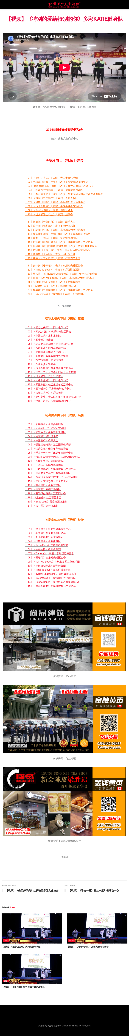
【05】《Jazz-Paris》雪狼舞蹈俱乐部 (46, 545)
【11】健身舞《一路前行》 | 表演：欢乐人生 (50, 221)
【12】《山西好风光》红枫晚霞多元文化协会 (50, 469)
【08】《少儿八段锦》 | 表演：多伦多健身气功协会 (54, 206)
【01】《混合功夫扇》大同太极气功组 (46, 327)
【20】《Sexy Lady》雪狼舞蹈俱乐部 (46, 501)
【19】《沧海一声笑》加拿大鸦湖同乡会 (48, 400)
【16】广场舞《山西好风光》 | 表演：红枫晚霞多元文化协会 (59, 242)
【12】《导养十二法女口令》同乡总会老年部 (50, 372)
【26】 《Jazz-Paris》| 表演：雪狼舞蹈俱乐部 (51, 285)
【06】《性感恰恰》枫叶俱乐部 (43, 549)
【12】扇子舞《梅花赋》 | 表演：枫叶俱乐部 (50, 225)
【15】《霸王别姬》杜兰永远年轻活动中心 (49, 384)
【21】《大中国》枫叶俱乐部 (41, 505)
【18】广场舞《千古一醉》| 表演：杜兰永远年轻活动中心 (57, 250)
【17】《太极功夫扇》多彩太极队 (44, 392)
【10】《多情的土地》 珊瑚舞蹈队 (44, 460)
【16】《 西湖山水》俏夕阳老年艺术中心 (48, 388)
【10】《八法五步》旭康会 (40, 364)
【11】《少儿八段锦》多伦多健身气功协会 (49, 368)
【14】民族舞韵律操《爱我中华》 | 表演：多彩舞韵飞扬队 (57, 233)
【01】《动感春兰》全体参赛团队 (44, 424)
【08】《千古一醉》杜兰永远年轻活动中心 (49, 452)
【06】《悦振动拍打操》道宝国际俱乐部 (48, 444)
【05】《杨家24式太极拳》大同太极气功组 (49, 343)
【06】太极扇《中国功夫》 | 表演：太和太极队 (51, 198)
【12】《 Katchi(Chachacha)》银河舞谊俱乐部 (50, 573)
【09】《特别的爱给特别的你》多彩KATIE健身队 (52, 456)
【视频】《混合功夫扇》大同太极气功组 (21, 946)
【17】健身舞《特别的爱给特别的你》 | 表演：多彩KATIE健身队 (61, 246)
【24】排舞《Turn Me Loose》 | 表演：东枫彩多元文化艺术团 (59, 277)
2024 (6, 940)
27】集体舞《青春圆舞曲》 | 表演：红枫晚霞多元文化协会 (60, 290)
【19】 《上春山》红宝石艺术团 (43, 497)
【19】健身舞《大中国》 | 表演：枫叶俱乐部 (50, 254)
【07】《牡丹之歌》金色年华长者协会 (46, 448)
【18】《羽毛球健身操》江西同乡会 (45, 493)
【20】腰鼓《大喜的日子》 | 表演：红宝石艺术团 (52, 258)
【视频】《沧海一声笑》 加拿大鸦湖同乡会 (87, 946)
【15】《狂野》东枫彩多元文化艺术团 (46, 481)
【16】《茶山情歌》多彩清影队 (43, 485)
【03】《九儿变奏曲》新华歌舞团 (44, 537)
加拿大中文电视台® (50, 1025)
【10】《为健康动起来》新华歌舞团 (45, 565)
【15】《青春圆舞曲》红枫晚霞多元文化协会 (50, 586)
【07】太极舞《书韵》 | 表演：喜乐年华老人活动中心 (55, 202)
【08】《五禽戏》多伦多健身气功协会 (46, 356)
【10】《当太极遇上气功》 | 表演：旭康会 (49, 214)
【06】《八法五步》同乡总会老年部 (45, 347)
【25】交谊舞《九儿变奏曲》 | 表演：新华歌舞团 (52, 281)
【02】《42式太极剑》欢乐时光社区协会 (48, 331)
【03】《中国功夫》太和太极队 (43, 335)
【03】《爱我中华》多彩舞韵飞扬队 (45, 432)
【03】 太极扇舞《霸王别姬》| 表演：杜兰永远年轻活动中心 (59, 185)
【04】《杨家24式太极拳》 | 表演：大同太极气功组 (54, 190)
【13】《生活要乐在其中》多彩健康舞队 (48, 473)
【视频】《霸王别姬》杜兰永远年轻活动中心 (23, 986)
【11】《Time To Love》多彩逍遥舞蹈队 (48, 569)
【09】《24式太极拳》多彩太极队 (44, 360)
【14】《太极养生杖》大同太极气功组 (46, 380)
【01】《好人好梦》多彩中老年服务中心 (48, 529)
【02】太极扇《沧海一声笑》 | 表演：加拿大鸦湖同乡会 (56, 181)
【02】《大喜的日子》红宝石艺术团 (45, 428)
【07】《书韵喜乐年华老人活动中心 (45, 351)
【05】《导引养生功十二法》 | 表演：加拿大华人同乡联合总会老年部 (64, 194)
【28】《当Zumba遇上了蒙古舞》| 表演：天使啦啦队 (55, 294)
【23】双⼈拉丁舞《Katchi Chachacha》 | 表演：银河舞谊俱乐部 (61, 273)
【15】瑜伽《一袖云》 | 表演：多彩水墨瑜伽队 (51, 238)
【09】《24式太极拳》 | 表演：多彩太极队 (49, 210)
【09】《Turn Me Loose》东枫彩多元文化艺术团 (52, 561)
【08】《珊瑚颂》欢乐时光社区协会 (45, 557)
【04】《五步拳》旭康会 (39, 339)
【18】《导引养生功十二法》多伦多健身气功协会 (53, 396)
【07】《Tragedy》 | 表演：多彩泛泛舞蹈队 (49, 553)
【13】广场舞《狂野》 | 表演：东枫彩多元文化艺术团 (55, 229)
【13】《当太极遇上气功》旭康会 (44, 376)
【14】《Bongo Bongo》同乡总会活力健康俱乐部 (53, 582)
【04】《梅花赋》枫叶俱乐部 (41, 436)
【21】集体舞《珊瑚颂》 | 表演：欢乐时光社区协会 (54, 265)
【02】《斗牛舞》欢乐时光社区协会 (45, 533)
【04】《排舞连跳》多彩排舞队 (43, 541)
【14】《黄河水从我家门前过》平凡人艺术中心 (51, 477)
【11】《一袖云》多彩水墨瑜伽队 (44, 464)
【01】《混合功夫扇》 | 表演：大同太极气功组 (51, 177)
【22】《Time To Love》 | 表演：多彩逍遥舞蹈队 (52, 269)
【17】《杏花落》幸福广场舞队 (43, 489)
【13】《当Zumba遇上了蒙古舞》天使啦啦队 (50, 577)
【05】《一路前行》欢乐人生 (41, 440)
